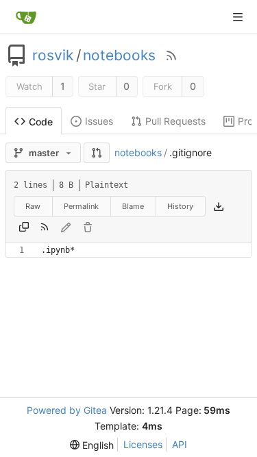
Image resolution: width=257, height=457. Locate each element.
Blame (133, 206)
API (179, 444)
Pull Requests (175, 121)
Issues (99, 121)
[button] (97, 153)
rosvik (52, 55)
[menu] (92, 445)
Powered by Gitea (67, 410)
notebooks (119, 55)
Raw (32, 206)
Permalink (81, 206)
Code (41, 121)
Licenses (142, 444)
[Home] (26, 17)
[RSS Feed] (171, 55)
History (180, 206)
